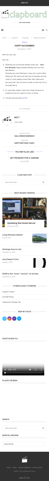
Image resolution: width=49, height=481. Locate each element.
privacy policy (37, 467)
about (14, 467)
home (9, 467)
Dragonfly (25, 38)
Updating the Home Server (21, 223)
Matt (17, 117)
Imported (15, 38)
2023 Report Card (10, 259)
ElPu (25, 98)
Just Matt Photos (8, 297)
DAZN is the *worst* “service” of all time (20, 274)
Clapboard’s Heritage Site (11, 302)
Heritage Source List (11, 249)
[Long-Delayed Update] (39, 238)
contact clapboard (24, 467)
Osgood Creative (8, 292)
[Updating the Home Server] (24, 212)
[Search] (46, 30)
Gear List (24, 3)
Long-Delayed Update (12, 235)
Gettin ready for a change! (24, 158)
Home (4, 38)
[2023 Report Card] (39, 263)
